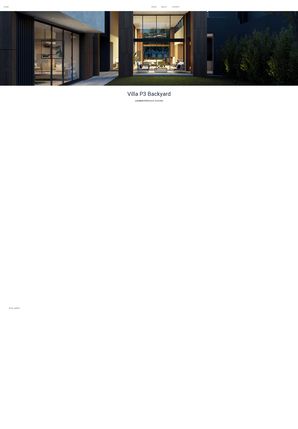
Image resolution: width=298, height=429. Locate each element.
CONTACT (176, 7)
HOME (6, 7)
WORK (154, 7)
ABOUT (164, 7)
